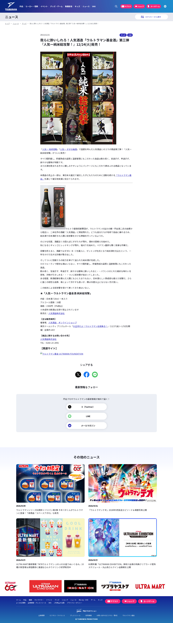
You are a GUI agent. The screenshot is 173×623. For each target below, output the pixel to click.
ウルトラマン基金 (128, 615)
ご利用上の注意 (59, 603)
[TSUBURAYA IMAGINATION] (52, 586)
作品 (21, 6)
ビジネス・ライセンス (57, 615)
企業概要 (42, 615)
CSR (129, 35)
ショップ (65, 600)
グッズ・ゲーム (56, 6)
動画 (30, 600)
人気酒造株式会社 (56, 313)
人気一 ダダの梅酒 (68, 149)
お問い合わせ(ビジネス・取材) (107, 615)
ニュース (86, 6)
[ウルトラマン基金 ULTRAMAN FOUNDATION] (61, 353)
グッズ (24, 23)
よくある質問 (20, 603)
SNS (94, 6)
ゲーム (93, 600)
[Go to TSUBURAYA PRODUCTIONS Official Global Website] (165, 6)
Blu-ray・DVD (83, 600)
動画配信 (68, 6)
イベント (44, 6)
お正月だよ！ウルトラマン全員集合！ (90, 326)
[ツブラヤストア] (86, 586)
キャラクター (39, 600)
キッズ (77, 6)
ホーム (18, 600)
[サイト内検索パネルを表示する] (116, 6)
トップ (7, 23)
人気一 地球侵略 (49, 149)
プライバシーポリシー (74, 603)
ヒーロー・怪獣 (32, 6)
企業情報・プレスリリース (37, 603)
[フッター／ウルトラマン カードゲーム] (17, 586)
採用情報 (88, 615)
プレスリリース (75, 615)
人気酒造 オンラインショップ (62, 322)
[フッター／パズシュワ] (156, 586)
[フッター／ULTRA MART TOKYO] (121, 586)
